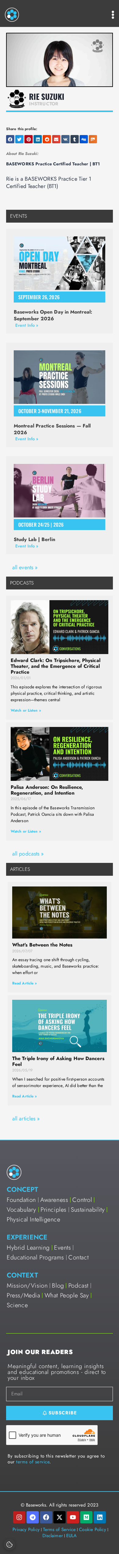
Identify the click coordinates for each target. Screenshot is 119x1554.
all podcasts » (28, 854)
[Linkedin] (100, 1517)
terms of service (32, 1461)
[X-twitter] (59, 1517)
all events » (25, 567)
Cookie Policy (92, 1529)
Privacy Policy (26, 1529)
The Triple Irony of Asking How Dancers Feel (58, 1061)
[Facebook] (46, 1517)
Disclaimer (52, 1536)
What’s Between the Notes (42, 944)
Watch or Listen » (26, 710)
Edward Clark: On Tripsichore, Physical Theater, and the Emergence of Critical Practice (55, 666)
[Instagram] (19, 1517)
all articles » (26, 1119)
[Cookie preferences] (9, 1544)
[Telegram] (33, 1517)
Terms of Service (59, 1529)
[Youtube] (73, 1517)
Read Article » (24, 983)
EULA (71, 1536)
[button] (10, 139)
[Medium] (86, 1517)
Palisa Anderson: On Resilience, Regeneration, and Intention (47, 790)
